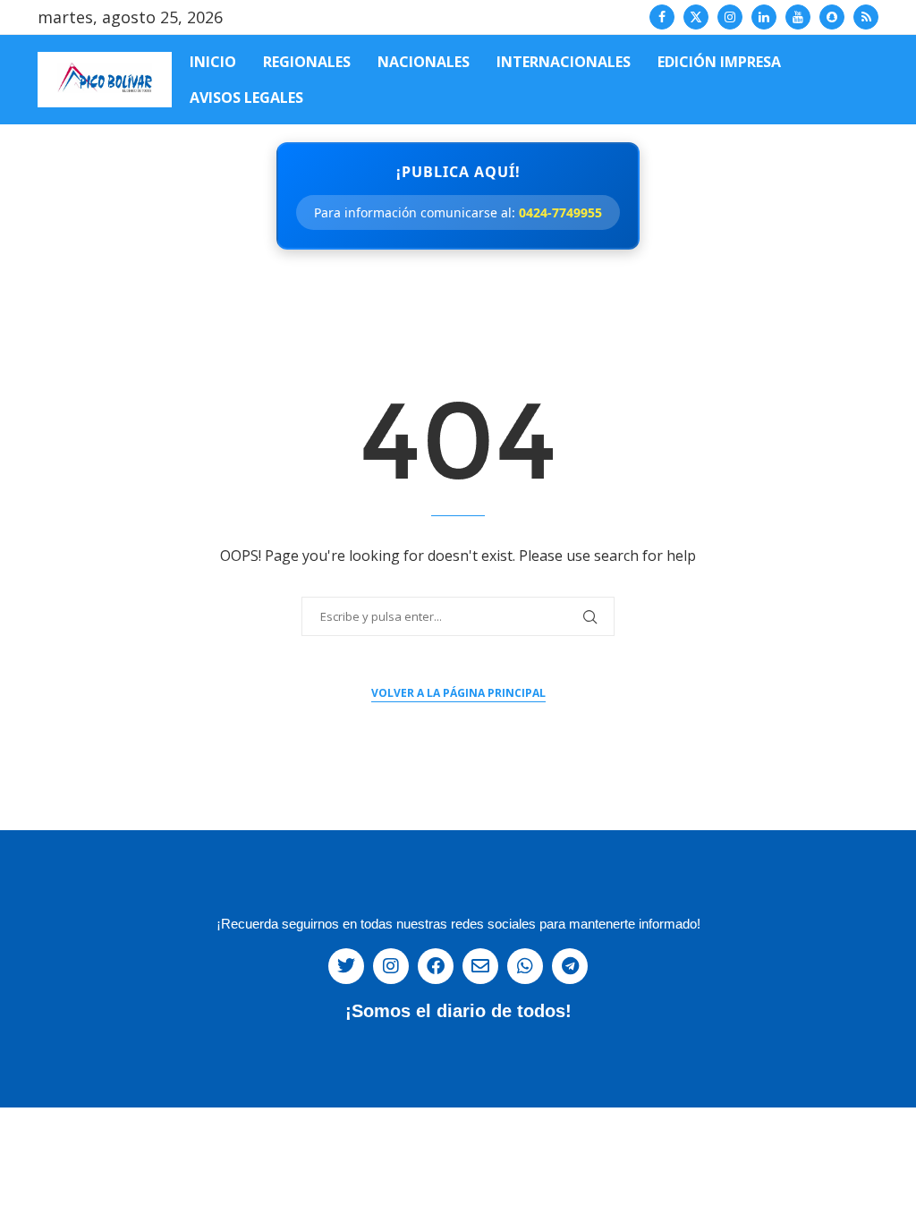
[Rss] (865, 17)
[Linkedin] (763, 17)
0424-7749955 (560, 212)
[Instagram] (729, 17)
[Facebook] (661, 17)
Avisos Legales (246, 97)
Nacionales (423, 62)
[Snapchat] (831, 17)
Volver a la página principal (458, 692)
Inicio (213, 62)
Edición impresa (719, 62)
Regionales (307, 62)
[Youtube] (797, 17)
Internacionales (563, 62)
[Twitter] (695, 17)
